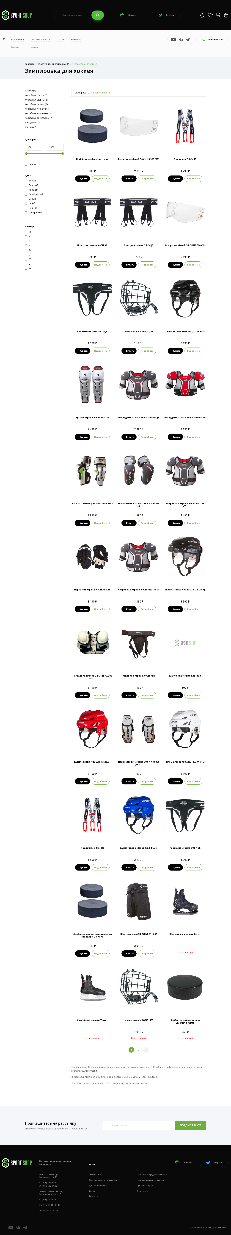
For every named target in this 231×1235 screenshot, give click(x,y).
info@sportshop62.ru (48, 1210)
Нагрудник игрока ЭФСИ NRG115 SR (138, 589)
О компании (17, 39)
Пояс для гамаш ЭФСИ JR (138, 245)
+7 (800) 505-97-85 (48, 1186)
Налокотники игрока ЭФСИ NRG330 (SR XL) (138, 763)
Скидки (34, 47)
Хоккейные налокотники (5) (39, 113)
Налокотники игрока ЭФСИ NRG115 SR (138, 505)
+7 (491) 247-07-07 (48, 1199)
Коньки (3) (30, 126)
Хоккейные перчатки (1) (37, 108)
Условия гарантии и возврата (103, 1180)
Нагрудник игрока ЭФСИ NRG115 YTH (185, 505)
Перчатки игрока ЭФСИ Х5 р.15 (92, 589)
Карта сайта (142, 1191)
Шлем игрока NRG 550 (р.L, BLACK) (185, 589)
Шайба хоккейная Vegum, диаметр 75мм (185, 1021)
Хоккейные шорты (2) (36, 99)
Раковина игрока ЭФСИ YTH (138, 675)
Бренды (15, 47)
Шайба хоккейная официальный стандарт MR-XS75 (92, 935)
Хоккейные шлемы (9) (36, 104)
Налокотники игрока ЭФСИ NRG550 (92, 503)
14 (101, 404)
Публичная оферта (145, 1185)
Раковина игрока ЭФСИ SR (185, 847)
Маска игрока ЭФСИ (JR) (139, 331)
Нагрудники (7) (33, 122)
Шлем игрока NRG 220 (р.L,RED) (92, 761)
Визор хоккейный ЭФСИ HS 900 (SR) (185, 245)
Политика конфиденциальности (152, 1174)
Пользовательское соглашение (151, 1180)
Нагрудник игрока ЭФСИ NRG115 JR (138, 417)
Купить (84, 178)
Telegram (170, 15)
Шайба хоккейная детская (92, 159)
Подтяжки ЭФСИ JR (185, 159)
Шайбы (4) (30, 90)
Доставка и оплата (40, 39)
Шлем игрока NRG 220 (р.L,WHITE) (185, 761)
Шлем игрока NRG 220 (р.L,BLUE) (138, 847)
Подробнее (100, 178)
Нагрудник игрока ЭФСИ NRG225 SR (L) (185, 419)
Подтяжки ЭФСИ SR (92, 847)
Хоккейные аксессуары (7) (38, 117)
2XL (147, 490)
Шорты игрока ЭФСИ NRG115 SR (138, 933)
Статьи (60, 39)
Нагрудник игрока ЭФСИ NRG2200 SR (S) (92, 677)
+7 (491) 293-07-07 (48, 1183)
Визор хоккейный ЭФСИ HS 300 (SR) (138, 159)
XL (92, 490)
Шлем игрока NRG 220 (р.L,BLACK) (185, 331)
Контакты (76, 39)
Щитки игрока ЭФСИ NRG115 (92, 417)
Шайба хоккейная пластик (185, 675)
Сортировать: (82, 92)
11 (95, 404)
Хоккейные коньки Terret (92, 1020)
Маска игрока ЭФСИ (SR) (138, 1020)
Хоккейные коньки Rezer (185, 933)
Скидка (32, 164)
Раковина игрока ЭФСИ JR (92, 331)
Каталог (132, 15)
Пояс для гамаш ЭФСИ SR (92, 245)
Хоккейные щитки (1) (36, 95)
